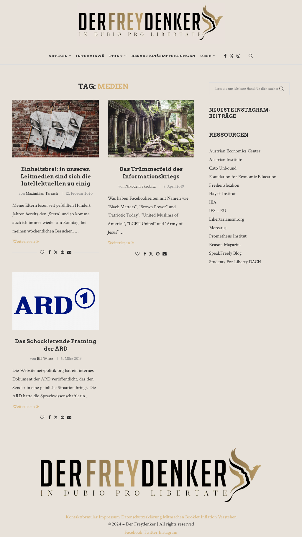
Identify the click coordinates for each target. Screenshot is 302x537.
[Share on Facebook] (49, 252)
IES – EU (217, 211)
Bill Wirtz (45, 358)
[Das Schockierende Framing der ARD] (55, 301)
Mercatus (217, 228)
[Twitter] (231, 55)
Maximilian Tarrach (42, 193)
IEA (212, 202)
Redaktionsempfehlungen (163, 55)
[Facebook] (225, 55)
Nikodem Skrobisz (140, 186)
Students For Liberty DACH (235, 262)
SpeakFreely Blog (225, 253)
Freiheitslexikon (224, 185)
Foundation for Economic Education (242, 177)
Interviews (90, 55)
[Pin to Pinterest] (62, 252)
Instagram (167, 532)
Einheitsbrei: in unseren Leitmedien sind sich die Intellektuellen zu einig (56, 176)
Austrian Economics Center (234, 151)
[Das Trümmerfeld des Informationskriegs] (151, 129)
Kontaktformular (82, 517)
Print (116, 55)
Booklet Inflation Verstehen (211, 517)
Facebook (134, 532)
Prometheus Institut (228, 236)
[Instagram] (238, 55)
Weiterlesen (23, 241)
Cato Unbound (223, 168)
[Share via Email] (69, 252)
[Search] (251, 55)
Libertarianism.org (226, 219)
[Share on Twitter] (56, 252)
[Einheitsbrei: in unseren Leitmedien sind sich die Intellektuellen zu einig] (55, 129)
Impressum (109, 517)
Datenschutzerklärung (141, 517)
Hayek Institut (222, 194)
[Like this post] (42, 252)
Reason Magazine (225, 245)
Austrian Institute (225, 160)
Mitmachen (173, 517)
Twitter (150, 532)
